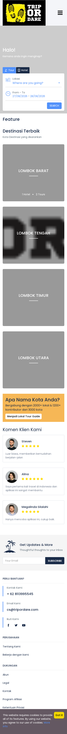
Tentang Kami (11, 646)
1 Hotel (26, 194)
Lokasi (16, 79)
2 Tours (40, 194)
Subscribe (55, 561)
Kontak (7, 691)
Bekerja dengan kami (16, 655)
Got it (59, 715)
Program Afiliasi (12, 699)
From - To (19, 92)
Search (54, 105)
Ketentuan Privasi (13, 707)
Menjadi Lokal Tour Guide (23, 416)
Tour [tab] (11, 70)
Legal (6, 683)
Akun (6, 674)
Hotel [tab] (24, 70)
